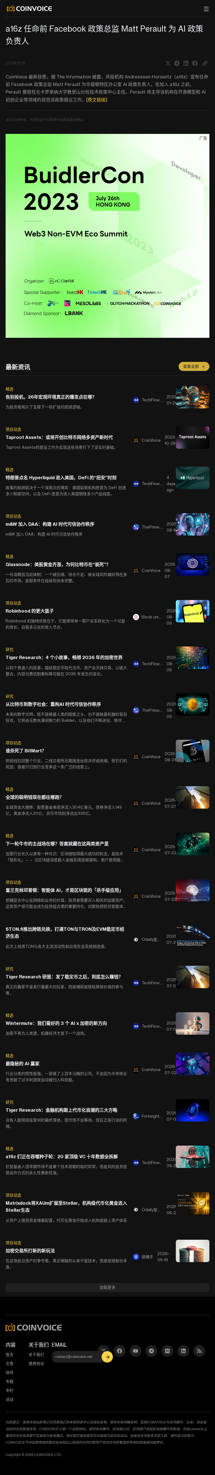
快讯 (9, 1372)
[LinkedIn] (183, 1351)
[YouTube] (135, 1351)
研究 (9, 649)
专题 (9, 1381)
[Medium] (167, 1351)
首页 (9, 1354)
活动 (9, 1399)
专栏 (9, 1390)
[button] (204, 63)
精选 (9, 389)
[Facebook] (119, 1351)
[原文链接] (96, 100)
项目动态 (13, 429)
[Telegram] (151, 1351)
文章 (9, 1363)
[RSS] (199, 1351)
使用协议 (36, 1363)
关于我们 (36, 1354)
